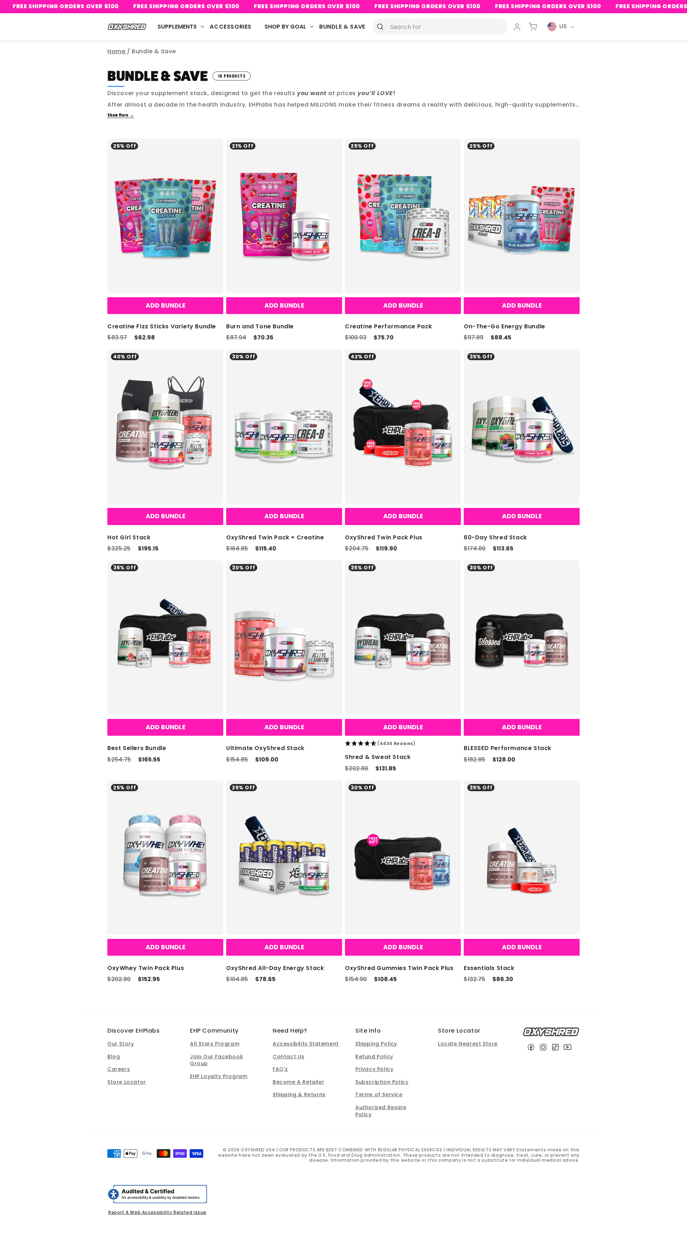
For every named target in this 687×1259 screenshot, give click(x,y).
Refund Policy (374, 1056)
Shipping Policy (376, 1043)
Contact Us (288, 1056)
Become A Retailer (298, 1082)
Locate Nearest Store (468, 1043)
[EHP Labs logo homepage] (127, 26)
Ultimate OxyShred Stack (265, 748)
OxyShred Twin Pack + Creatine (275, 537)
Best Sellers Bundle (136, 748)
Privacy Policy (374, 1069)
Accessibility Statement (306, 1043)
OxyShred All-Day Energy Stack (275, 968)
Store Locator (126, 1082)
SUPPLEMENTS (177, 27)
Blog (113, 1056)
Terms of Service (379, 1094)
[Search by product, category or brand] (380, 26)
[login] (517, 27)
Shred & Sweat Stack (377, 757)
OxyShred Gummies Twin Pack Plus (399, 968)
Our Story (120, 1043)
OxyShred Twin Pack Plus (384, 537)
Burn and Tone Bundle (260, 326)
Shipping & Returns (299, 1094)
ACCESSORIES (231, 27)
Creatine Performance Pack (388, 326)
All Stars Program (214, 1043)
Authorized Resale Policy (380, 1111)
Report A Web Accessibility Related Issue (157, 1212)
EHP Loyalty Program (218, 1076)
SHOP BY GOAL (285, 27)
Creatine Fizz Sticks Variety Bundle (161, 326)
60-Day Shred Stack (495, 537)
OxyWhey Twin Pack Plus (145, 968)
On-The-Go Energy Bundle (504, 326)
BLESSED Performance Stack (507, 748)
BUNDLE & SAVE (342, 27)
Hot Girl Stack (128, 537)
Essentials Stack (489, 968)
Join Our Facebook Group (216, 1060)
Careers (118, 1069)
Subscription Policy (381, 1082)
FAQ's (280, 1069)
